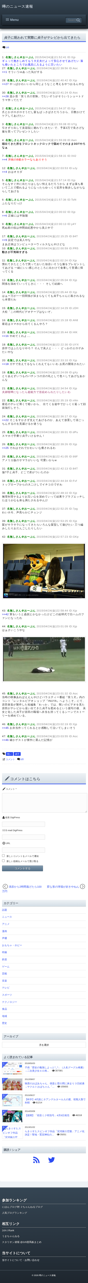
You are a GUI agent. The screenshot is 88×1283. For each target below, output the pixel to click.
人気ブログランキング (14, 1212)
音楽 (4, 980)
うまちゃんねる (11, 1236)
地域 (4, 1016)
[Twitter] (51, 1158)
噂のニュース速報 (17, 6)
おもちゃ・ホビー (12, 945)
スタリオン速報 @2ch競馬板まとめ (22, 1242)
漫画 (4, 931)
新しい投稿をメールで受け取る (22, 861)
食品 (4, 1009)
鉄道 (4, 959)
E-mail (9, 830)
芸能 (4, 973)
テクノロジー (9, 1002)
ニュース (7, 916)
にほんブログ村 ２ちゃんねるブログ (22, 1206)
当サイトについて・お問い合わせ (20, 1260)
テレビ (6, 987)
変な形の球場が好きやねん (63, 886)
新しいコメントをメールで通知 (23, 856)
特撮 (4, 952)
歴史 (4, 1023)
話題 (4, 909)
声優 (4, 938)
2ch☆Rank (8, 1230)
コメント (10, 759)
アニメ (6, 924)
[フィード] (36, 1158)
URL (8, 843)
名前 (7, 817)
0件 (7, 47)
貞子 (17, 754)
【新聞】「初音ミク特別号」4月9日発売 (47, 1115)
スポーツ (7, 994)
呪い (9, 754)
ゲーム (6, 966)
